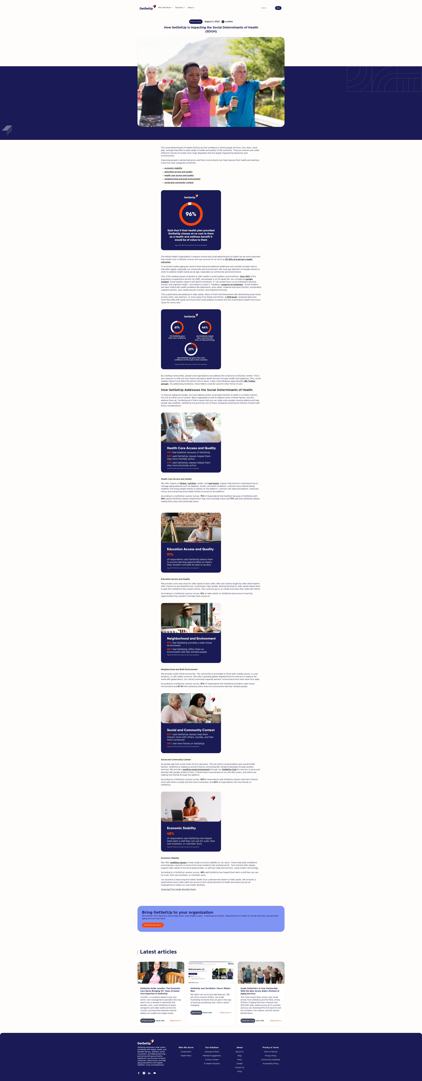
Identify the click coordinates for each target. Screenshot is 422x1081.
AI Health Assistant (212, 1064)
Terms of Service (270, 1052)
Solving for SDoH (212, 1052)
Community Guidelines (270, 1060)
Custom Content (212, 1060)
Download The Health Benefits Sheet (178, 889)
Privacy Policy (270, 1056)
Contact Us (239, 1067)
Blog (240, 1056)
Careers (239, 1064)
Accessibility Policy (271, 1064)
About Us (240, 1052)
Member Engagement (212, 1056)
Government (186, 1052)
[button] (165, 7)
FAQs (239, 1071)
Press (239, 1060)
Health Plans (186, 1056)
